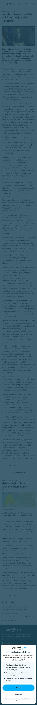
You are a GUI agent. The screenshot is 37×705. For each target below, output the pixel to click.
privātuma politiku (18, 660)
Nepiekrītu (18, 694)
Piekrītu (19, 688)
